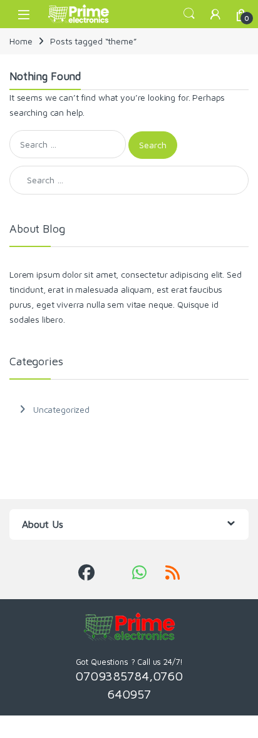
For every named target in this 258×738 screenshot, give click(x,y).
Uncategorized (61, 409)
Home (20, 41)
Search (189, 14)
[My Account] (215, 14)
